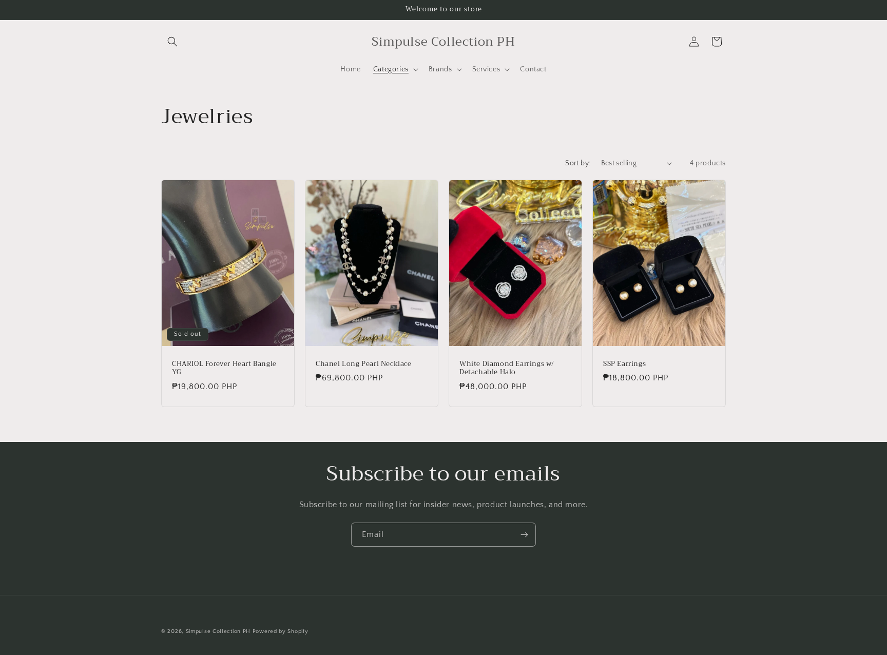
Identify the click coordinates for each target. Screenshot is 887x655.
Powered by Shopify (280, 631)
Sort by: (577, 163)
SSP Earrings (624, 363)
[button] (172, 41)
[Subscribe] (524, 535)
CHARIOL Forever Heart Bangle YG (224, 368)
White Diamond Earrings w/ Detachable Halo (506, 368)
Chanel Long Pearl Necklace (364, 363)
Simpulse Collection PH (218, 631)
